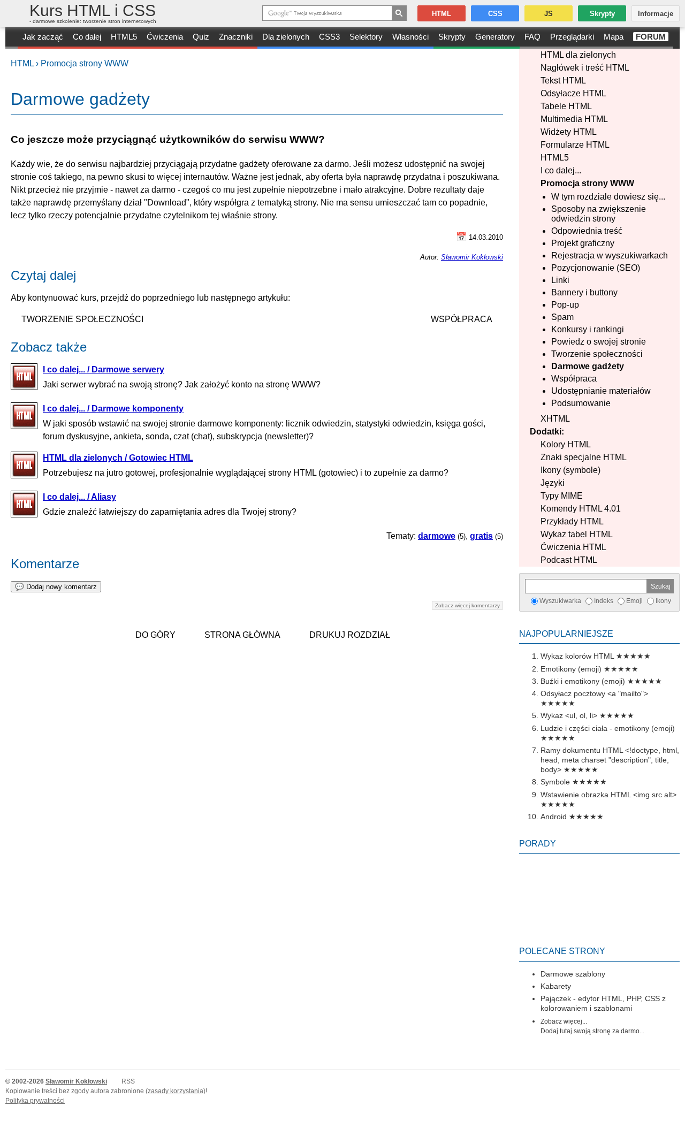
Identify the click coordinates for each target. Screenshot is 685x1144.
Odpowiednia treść (586, 230)
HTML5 (124, 36)
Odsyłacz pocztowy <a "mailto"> (594, 693)
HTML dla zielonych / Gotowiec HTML (118, 457)
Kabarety (556, 986)
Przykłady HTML (572, 521)
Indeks (603, 601)
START (11, 38)
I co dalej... (561, 170)
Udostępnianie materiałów (601, 390)
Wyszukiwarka (560, 601)
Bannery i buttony (584, 292)
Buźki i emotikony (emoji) (583, 681)
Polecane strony (562, 951)
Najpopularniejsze (566, 633)
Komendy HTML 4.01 (581, 508)
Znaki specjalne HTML (584, 457)
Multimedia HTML (574, 119)
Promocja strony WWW (84, 63)
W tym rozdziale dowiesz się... (608, 196)
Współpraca (574, 378)
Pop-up (565, 304)
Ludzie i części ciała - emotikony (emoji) (608, 728)
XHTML (555, 418)
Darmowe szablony (573, 974)
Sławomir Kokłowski (472, 257)
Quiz (201, 36)
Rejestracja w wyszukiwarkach (609, 255)
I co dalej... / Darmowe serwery (103, 369)
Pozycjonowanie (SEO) (595, 267)
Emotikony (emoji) (571, 669)
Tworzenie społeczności (597, 354)
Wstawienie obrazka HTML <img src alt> (608, 794)
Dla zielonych (285, 36)
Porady (537, 843)
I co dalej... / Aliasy (79, 496)
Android (554, 816)
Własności (410, 36)
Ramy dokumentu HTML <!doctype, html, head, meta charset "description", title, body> (610, 760)
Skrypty (452, 36)
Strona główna (242, 634)
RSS (128, 1081)
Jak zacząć (42, 36)
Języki (553, 482)
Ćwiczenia (165, 36)
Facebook (675, 1134)
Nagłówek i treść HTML (585, 67)
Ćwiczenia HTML (573, 547)
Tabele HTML (566, 106)
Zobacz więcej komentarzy (467, 605)
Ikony (663, 601)
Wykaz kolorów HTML (577, 656)
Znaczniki (236, 36)
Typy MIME (562, 495)
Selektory (366, 36)
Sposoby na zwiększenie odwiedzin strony (598, 213)
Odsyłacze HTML (573, 93)
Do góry (155, 634)
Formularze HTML (575, 144)
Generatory (495, 36)
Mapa (613, 36)
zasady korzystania (175, 1091)
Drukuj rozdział (349, 634)
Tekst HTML (563, 80)
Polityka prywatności (35, 1100)
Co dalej (87, 36)
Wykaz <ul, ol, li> (569, 715)
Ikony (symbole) (570, 470)
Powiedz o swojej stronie (598, 341)
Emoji (634, 601)
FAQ (532, 36)
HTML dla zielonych (578, 54)
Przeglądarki (572, 36)
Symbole (555, 781)
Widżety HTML (569, 131)
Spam (562, 317)
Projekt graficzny (582, 243)
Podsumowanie (581, 403)
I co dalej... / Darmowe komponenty (113, 408)
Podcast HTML (569, 560)
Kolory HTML (566, 444)
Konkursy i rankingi (587, 329)
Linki (560, 280)
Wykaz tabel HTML (577, 534)
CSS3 (329, 36)
